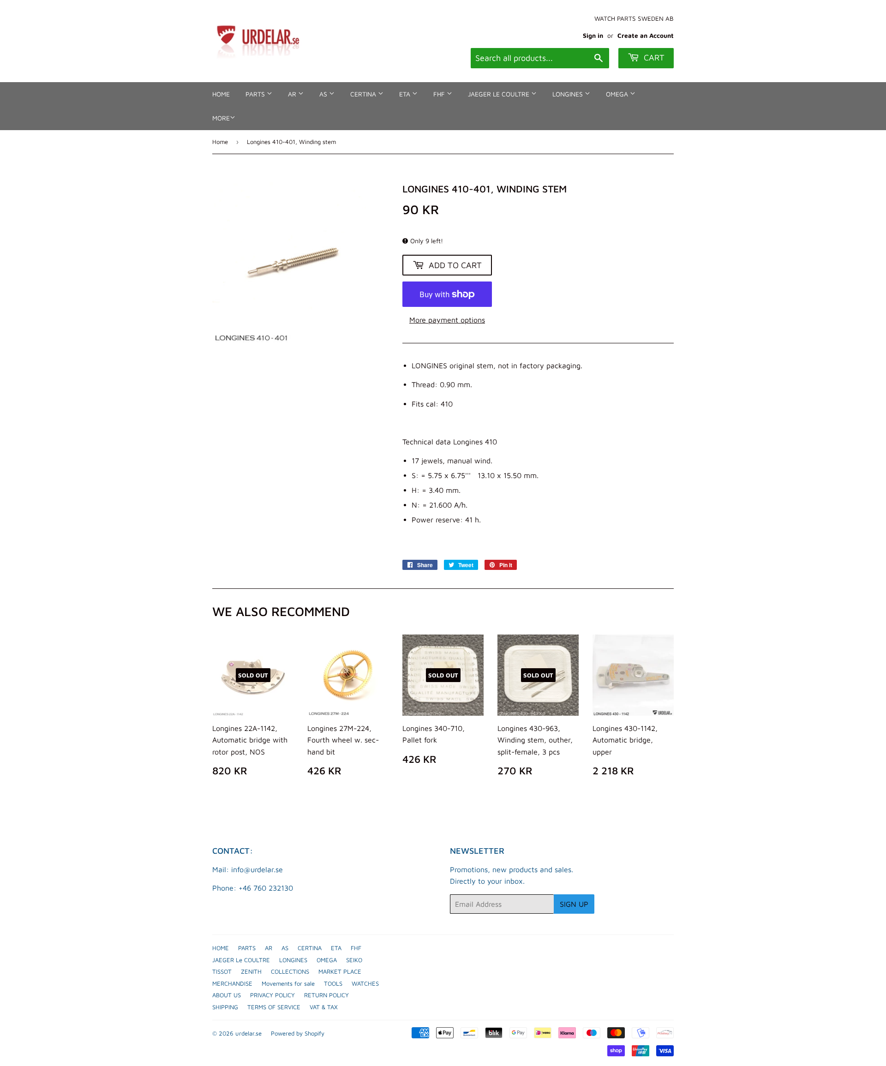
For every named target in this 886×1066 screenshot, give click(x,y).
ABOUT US (226, 995)
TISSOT (222, 971)
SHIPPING (225, 1007)
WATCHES (365, 983)
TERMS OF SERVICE (273, 1007)
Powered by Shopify (297, 1033)
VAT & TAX (324, 1007)
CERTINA (364, 94)
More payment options (447, 320)
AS (324, 94)
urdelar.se (248, 1033)
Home (220, 141)
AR (293, 94)
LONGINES (568, 94)
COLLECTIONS (290, 971)
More (221, 118)
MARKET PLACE (339, 971)
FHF (440, 94)
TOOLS (333, 983)
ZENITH (251, 971)
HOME (221, 94)
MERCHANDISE (232, 983)
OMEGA (618, 94)
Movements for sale (288, 983)
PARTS (256, 94)
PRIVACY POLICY (272, 995)
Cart (652, 57)
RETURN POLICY (326, 995)
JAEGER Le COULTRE (499, 94)
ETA (405, 94)
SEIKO (354, 960)
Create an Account (645, 35)
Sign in (593, 35)
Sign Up (574, 904)
